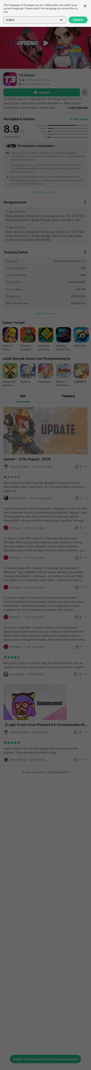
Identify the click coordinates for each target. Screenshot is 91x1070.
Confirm (78, 19)
